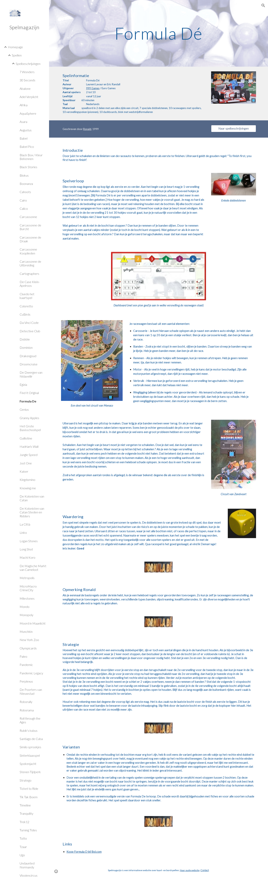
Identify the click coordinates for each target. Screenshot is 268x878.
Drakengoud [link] (28, 356)
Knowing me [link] (28, 488)
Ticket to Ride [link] (29, 788)
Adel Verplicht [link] (29, 97)
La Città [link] (25, 524)
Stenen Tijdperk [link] (30, 772)
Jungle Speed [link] (28, 455)
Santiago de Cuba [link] (31, 739)
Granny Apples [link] (29, 418)
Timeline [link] (25, 805)
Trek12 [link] (24, 822)
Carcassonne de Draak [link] (30, 239)
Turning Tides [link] (28, 830)
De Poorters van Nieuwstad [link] (31, 691)
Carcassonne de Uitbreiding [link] (30, 263)
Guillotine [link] (26, 438)
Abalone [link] (25, 88)
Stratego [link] (25, 780)
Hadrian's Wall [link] (29, 446)
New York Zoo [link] (29, 640)
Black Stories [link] (28, 167)
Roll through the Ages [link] (30, 720)
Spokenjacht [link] (28, 763)
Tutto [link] (23, 838)
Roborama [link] (27, 710)
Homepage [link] (15, 47)
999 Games (92, 88)
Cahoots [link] (25, 192)
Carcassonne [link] (28, 217)
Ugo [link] (22, 855)
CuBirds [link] (25, 314)
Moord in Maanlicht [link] (33, 623)
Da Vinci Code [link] (29, 322)
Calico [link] (24, 208)
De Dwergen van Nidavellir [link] (31, 374)
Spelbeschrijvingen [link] (28, 63)
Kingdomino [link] (27, 479)
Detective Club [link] (30, 331)
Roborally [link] (26, 702)
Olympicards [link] (28, 648)
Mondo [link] (24, 606)
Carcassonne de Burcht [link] (30, 227)
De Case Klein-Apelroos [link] (30, 283)
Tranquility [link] (26, 813)
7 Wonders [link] (27, 72)
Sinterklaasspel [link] (30, 755)
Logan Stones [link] (29, 541)
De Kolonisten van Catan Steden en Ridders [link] (32, 512)
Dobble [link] (25, 339)
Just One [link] (26, 463)
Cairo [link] (23, 200)
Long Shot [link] (26, 549)
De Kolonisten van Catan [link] (32, 498)
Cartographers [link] (29, 273)
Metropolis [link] (27, 578)
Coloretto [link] (26, 306)
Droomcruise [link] (28, 364)
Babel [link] (23, 138)
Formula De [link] (28, 401)
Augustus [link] (26, 130)
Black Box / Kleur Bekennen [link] (31, 157)
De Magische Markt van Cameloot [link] (33, 567)
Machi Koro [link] (27, 557)
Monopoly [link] (26, 615)
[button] (263, 5)
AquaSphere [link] (28, 113)
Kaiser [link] (24, 471)
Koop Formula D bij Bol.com (84, 851)
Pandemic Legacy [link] (31, 673)
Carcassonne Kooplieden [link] (28, 251)
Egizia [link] (23, 384)
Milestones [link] (27, 598)
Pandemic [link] (26, 664)
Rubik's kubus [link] (28, 730)
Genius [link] (24, 409)
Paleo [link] (23, 656)
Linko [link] (23, 532)
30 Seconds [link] (27, 80)
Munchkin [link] (26, 631)
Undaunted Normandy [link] (27, 865)
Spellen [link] (17, 55)
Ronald (87, 129)
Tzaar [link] (23, 847)
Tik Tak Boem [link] (28, 797)
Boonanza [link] (26, 183)
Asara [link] (23, 121)
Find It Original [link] (29, 393)
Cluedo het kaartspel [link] (27, 296)
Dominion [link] (26, 347)
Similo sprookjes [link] (30, 747)
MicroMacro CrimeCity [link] (28, 588)
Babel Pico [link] (27, 146)
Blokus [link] (24, 175)
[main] (158, 33)
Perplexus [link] (26, 681)
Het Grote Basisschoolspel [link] (30, 428)
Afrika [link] (23, 105)
